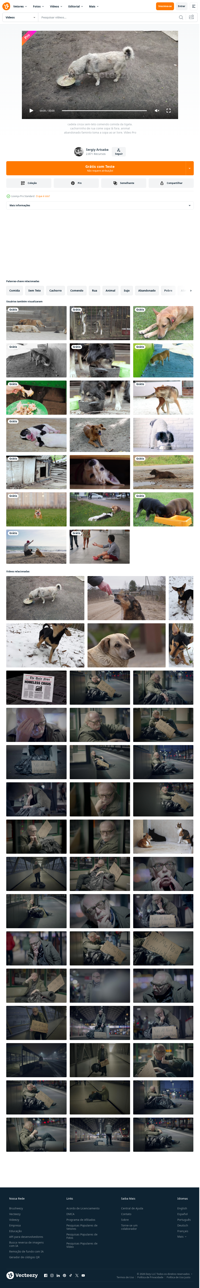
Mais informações (20, 205)
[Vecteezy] (6, 6)
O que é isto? (43, 196)
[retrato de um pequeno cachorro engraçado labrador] (100, 472)
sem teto (34, 290)
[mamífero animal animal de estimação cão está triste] (127, 645)
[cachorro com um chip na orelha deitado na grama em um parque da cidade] (163, 323)
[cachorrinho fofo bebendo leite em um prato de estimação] (163, 509)
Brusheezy (15, 1208)
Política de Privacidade (147, 1277)
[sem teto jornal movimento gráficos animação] (36, 688)
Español (180, 1214)
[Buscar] (178, 17)
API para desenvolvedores (26, 1237)
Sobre (123, 1220)
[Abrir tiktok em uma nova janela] (70, 1275)
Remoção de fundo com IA (26, 1251)
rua (94, 290)
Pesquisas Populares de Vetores (80, 1227)
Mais (92, 6)
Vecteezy (14, 1214)
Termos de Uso (122, 1277)
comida (14, 290)
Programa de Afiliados (79, 1220)
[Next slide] (184, 290)
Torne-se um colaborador (127, 1227)
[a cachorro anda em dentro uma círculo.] (163, 398)
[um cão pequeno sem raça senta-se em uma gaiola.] (100, 323)
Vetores (18, 6)
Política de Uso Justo (176, 1277)
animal (110, 290)
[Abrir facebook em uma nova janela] (45, 1275)
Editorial (74, 6)
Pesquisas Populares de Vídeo (80, 1245)
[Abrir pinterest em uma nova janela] (64, 1275)
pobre (168, 290)
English (180, 1208)
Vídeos (54, 6)
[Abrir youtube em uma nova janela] (83, 1275)
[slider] (103, 110)
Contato (124, 1214)
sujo (127, 290)
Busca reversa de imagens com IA (26, 1244)
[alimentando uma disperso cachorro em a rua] (127, 598)
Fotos (37, 6)
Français (180, 1231)
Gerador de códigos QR (24, 1257)
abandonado (147, 290)
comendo (76, 290)
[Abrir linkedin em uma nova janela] (58, 1275)
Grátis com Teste (98, 168)
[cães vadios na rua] (36, 323)
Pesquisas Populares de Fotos (80, 1236)
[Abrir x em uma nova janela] (77, 1275)
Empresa (14, 1225)
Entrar (178, 6)
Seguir (117, 153)
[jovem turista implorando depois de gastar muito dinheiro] (100, 547)
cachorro (55, 290)
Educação (15, 1231)
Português (181, 1220)
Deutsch (180, 1225)
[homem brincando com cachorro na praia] (36, 547)
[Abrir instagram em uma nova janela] (52, 1275)
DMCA (69, 1214)
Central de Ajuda (130, 1208)
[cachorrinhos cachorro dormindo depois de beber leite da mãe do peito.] (36, 435)
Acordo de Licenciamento (81, 1208)
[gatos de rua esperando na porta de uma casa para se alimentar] (163, 837)
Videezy (14, 1220)
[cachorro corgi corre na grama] (36, 509)
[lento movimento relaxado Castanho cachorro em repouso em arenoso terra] (100, 435)
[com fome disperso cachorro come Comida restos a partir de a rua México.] (36, 360)
